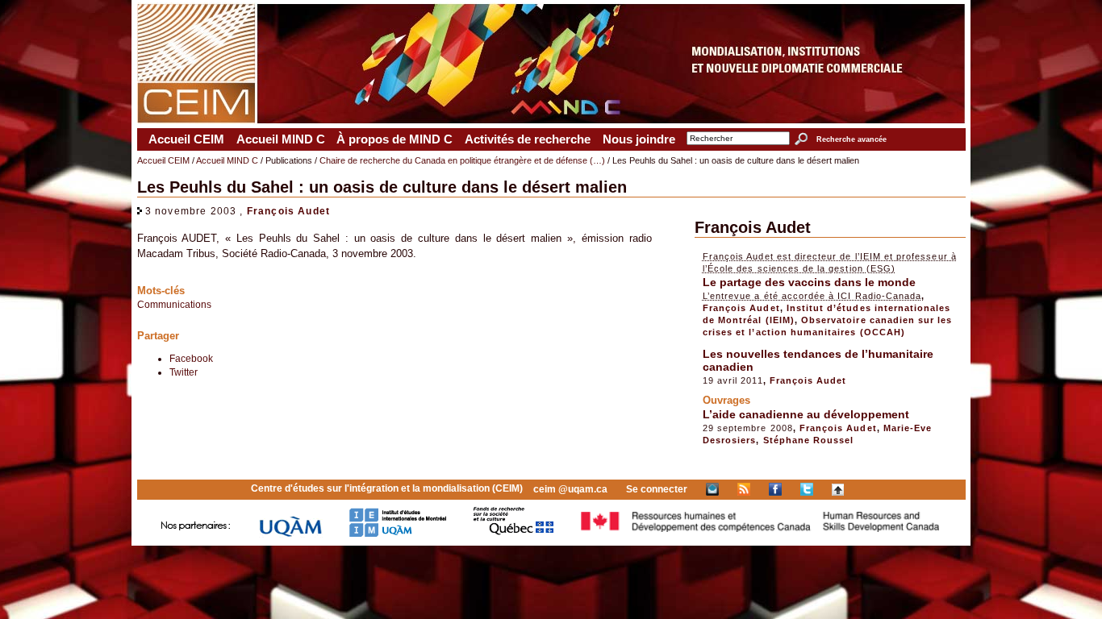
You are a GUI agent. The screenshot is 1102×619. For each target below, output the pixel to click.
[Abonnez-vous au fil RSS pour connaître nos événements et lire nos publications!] (743, 489)
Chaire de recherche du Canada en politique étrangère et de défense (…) (462, 160)
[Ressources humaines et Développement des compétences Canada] (760, 534)
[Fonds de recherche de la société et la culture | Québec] (513, 534)
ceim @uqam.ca (570, 489)
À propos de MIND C (394, 139)
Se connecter (656, 489)
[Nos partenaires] (196, 534)
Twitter (183, 372)
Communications (174, 304)
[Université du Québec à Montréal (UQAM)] (290, 534)
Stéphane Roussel (808, 440)
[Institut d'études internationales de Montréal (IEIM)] (398, 534)
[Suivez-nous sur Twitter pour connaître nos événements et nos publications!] (806, 489)
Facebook (191, 358)
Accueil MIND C (280, 139)
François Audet (288, 211)
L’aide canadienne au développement (806, 414)
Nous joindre (639, 139)
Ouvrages (726, 400)
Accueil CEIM (186, 139)
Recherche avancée (851, 139)
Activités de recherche (528, 139)
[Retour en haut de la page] (838, 489)
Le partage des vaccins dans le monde (809, 282)
